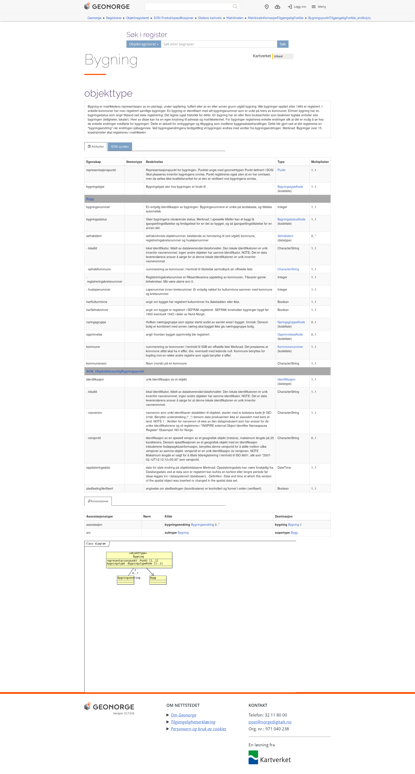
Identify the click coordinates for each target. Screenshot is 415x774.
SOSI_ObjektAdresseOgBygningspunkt (115, 371)
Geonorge (94, 18)
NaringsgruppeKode (291, 322)
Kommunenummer (290, 346)
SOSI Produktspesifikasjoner (173, 18)
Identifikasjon (286, 379)
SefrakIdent (285, 236)
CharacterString (288, 269)
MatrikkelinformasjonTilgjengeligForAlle (275, 18)
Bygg (90, 199)
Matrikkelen (235, 18)
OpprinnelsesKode (290, 334)
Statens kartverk (210, 18)
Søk (283, 44)
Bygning (293, 524)
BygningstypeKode (290, 186)
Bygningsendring (202, 524)
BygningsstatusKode (291, 219)
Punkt (281, 170)
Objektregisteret (137, 18)
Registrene (113, 18)
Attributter (97, 146)
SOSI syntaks (120, 146)
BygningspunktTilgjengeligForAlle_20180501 (339, 18)
